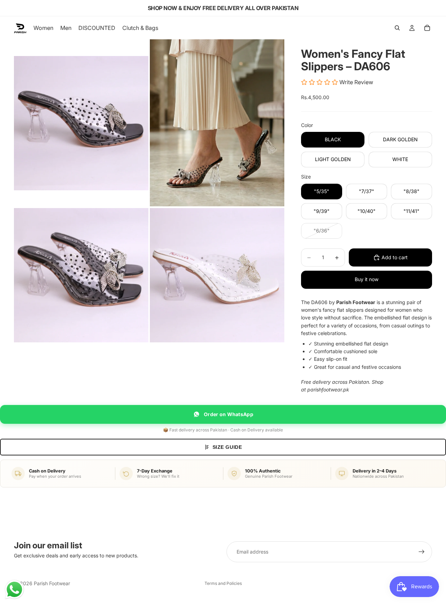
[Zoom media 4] (217, 275)
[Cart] (427, 27)
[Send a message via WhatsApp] (14, 590)
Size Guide (227, 447)
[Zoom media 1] (81, 122)
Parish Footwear (52, 583)
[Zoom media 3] (81, 275)
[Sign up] (421, 552)
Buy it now (366, 279)
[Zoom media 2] (217, 122)
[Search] (397, 27)
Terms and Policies (223, 583)
